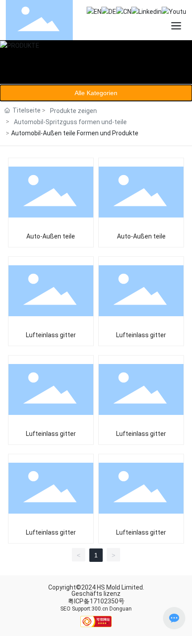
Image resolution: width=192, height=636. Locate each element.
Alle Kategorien (96, 92)
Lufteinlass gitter (51, 335)
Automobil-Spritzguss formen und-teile (70, 122)
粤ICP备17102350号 (96, 601)
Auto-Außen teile (50, 236)
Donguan (120, 609)
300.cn (100, 609)
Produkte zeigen (73, 110)
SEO (65, 609)
